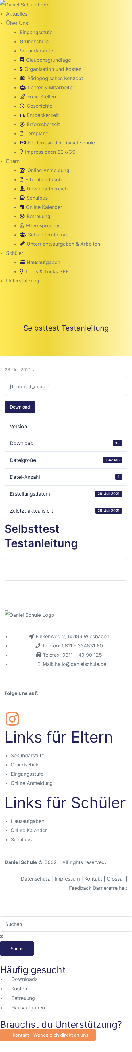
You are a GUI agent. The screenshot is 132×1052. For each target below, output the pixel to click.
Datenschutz (35, 879)
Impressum (68, 879)
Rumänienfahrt (35, 569)
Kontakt (93, 879)
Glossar (115, 879)
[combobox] (66, 924)
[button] (48, 1035)
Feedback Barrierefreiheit (98, 888)
